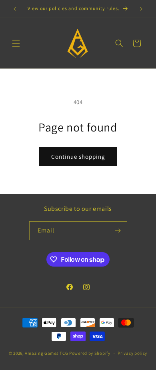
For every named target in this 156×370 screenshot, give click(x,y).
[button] (16, 43)
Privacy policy (132, 353)
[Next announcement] (141, 9)
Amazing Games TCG (46, 353)
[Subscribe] (118, 230)
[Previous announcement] (15, 9)
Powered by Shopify (89, 353)
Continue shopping (78, 156)
